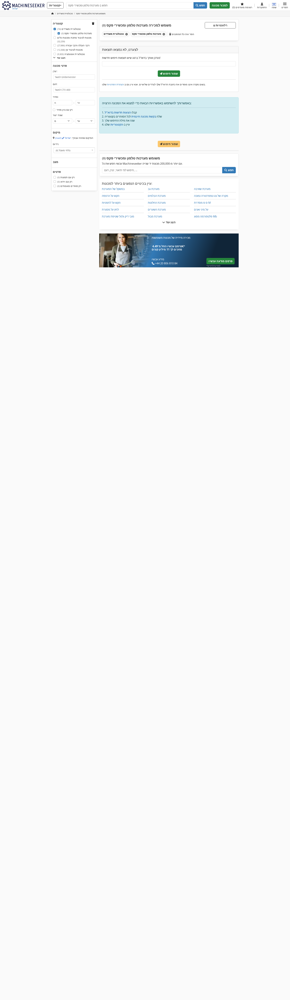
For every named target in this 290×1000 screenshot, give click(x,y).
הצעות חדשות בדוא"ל (118, 112)
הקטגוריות (116, 124)
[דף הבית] (52, 13)
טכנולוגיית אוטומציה (71, 54)
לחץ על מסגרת (110, 209)
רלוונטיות (221, 25)
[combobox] (74, 150)
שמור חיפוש (170, 73)
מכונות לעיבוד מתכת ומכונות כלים (74, 39)
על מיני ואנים (201, 209)
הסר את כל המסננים (182, 34)
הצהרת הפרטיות (115, 84)
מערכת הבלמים (157, 196)
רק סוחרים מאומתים (69, 186)
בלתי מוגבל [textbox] (63, 150)
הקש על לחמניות (111, 202)
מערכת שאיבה (202, 189)
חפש (202, 5)
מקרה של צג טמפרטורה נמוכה (211, 196)
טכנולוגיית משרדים (69, 29)
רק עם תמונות (66, 177)
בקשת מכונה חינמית (143, 116)
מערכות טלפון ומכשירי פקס (76, 33)
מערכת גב (153, 189)
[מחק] (126, 34)
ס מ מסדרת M (202, 202)
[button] (284, 5)
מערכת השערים (157, 209)
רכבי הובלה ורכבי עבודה (73, 45)
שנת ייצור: (58, 115)
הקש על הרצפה (110, 196)
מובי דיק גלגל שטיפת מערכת (118, 216)
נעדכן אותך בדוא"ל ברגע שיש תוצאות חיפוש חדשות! (131, 58)
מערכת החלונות (157, 202)
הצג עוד (170, 222)
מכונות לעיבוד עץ (70, 49)
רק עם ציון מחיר (64, 109)
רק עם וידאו (64, 181)
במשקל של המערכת (113, 189)
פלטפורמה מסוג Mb (205, 216)
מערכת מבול (155, 216)
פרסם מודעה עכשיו (220, 261)
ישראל (63, 137)
